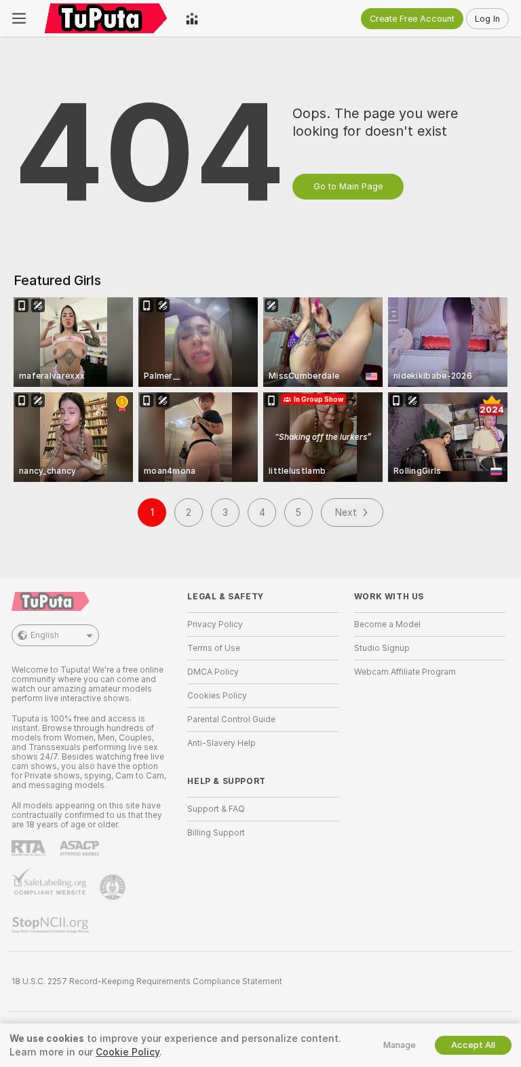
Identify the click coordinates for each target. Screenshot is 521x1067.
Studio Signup (382, 648)
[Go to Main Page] (106, 18)
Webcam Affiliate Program (405, 672)
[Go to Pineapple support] (114, 887)
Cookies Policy (217, 695)
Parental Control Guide (231, 719)
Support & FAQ (216, 809)
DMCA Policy (213, 672)
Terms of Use (213, 648)
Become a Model (387, 624)
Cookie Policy (127, 1052)
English (45, 635)
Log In (487, 19)
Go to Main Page (348, 186)
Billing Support (216, 833)
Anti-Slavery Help (221, 743)
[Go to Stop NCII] (52, 925)
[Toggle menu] (19, 18)
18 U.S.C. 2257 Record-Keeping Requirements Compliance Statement (147, 981)
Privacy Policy (215, 624)
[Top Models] (192, 18)
